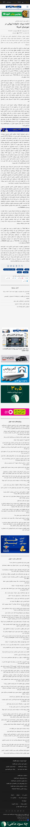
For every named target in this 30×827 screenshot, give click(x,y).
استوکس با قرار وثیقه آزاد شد (23, 306)
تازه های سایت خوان (15, 559)
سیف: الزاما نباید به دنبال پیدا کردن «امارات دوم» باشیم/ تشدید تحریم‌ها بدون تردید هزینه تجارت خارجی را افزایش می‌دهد (15, 443)
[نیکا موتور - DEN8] (15, 358)
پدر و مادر (20, 269)
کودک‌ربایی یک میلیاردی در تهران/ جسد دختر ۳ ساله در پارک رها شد (16, 292)
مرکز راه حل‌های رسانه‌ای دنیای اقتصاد (19, 786)
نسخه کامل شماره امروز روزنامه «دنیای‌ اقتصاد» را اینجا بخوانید (15, 349)
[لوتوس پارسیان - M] (15, 824)
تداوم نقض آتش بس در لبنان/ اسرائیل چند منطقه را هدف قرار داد (15, 566)
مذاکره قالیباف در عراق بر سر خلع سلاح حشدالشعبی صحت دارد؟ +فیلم (15, 658)
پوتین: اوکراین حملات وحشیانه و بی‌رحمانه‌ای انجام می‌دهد (16, 437)
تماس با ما (24, 795)
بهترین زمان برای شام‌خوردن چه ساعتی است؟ (19, 562)
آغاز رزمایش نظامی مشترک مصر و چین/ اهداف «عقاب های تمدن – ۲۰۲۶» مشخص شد (15, 589)
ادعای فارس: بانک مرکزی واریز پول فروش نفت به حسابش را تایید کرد (15, 488)
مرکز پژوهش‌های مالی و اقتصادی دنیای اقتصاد (16, 783)
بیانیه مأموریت (15, 804)
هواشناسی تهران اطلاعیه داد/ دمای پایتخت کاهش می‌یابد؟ (16, 683)
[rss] (15, 811)
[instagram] (23, 811)
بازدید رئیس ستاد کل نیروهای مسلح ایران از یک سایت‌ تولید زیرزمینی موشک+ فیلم (16, 497)
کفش (19, 272)
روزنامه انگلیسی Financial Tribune (19, 789)
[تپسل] (1, 129)
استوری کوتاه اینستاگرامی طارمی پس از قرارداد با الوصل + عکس (15, 750)
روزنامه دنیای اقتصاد (22, 766)
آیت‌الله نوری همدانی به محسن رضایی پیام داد (19, 707)
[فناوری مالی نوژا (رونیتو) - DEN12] (15, 544)
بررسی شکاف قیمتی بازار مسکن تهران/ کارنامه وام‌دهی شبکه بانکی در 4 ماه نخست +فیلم (16, 625)
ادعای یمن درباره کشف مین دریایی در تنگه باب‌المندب (17, 598)
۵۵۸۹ (23, 31)
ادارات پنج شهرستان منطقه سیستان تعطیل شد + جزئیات (17, 642)
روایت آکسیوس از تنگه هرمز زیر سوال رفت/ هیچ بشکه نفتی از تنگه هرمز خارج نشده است (15, 662)
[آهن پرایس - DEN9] (15, 373)
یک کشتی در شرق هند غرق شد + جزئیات (20, 585)
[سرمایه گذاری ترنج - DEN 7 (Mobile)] (15, 14)
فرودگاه (25, 272)
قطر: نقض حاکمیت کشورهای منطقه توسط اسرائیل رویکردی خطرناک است (16, 725)
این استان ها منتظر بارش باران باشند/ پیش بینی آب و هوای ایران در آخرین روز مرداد (15, 452)
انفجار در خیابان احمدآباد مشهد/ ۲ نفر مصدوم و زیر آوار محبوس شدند (17, 463)
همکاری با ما (13, 798)
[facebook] (19, 266)
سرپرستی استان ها (23, 798)
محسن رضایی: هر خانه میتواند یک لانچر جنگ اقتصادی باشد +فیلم (16, 648)
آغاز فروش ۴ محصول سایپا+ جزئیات (21, 440)
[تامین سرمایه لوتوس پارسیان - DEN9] (15, 394)
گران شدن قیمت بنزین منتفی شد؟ (21, 515)
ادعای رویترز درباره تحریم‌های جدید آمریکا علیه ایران (18, 731)
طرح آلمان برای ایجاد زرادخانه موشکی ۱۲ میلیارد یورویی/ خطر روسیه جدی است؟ (15, 604)
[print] (8, 266)
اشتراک (12, 795)
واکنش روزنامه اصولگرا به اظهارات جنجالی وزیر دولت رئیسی (16, 485)
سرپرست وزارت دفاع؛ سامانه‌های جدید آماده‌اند (19, 697)
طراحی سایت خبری (24, 820)
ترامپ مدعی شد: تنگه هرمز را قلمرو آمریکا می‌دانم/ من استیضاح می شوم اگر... (15, 447)
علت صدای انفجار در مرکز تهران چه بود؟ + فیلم (18, 595)
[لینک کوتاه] (22, 266)
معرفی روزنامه (24, 804)
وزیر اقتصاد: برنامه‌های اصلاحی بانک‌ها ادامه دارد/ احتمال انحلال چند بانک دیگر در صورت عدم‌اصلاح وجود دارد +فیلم (15, 720)
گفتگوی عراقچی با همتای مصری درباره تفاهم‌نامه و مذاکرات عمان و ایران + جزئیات (15, 693)
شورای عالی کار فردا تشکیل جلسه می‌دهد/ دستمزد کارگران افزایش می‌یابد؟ (15, 468)
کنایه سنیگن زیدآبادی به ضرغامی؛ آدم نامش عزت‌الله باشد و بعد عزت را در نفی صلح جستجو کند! (15, 459)
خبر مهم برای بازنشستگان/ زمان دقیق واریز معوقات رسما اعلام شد (15, 574)
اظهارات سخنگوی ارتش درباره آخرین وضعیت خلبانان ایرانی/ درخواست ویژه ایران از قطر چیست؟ (16, 492)
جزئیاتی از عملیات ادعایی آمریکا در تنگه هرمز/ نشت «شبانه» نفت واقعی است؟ (15, 519)
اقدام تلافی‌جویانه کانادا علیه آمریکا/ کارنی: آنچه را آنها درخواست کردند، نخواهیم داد (15, 700)
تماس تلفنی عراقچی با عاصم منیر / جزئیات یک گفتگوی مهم (16, 629)
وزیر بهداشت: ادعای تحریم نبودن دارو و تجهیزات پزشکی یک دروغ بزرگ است (16, 632)
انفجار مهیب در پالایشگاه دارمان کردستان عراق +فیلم (18, 704)
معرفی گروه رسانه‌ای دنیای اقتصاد (19, 764)
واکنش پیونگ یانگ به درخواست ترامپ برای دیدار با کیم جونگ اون (15, 481)
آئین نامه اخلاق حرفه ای (21, 806)
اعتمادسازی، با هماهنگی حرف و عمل (21, 301)
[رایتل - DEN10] (15, 412)
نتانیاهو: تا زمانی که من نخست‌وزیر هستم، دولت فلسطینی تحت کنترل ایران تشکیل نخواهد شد (15, 680)
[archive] (6, 811)
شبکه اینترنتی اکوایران (10, 766)
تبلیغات (17, 795)
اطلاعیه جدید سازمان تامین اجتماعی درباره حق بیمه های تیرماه (15, 652)
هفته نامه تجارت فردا (22, 769)
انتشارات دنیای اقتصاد (22, 775)
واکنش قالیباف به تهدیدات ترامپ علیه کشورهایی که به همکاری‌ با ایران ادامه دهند (15, 529)
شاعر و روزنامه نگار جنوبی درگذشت (21, 654)
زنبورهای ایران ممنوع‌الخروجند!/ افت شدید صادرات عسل (17, 613)
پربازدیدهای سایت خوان (15, 422)
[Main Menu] (27, 6)
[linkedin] (13, 266)
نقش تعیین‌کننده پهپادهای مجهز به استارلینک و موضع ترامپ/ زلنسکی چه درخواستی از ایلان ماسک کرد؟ (15, 570)
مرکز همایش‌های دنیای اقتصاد (20, 778)
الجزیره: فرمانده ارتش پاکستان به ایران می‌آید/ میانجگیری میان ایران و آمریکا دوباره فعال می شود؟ (15, 609)
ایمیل (27, 269)
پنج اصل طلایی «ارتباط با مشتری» (22, 304)
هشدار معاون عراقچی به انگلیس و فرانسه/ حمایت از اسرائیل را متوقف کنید (15, 577)
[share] (12, 811)
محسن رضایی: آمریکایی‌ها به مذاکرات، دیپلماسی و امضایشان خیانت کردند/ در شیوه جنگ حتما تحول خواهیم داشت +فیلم (16, 472)
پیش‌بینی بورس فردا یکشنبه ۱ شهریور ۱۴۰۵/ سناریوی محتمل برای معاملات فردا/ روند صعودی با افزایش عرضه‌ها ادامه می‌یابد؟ (15, 667)
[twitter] (16, 266)
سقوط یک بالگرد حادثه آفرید (23, 501)
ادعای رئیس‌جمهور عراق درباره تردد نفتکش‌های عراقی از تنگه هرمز (15, 456)
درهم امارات (4, 2)
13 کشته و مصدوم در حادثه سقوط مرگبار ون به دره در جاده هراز (15, 644)
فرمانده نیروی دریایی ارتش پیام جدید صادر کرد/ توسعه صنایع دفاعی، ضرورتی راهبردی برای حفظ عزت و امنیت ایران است (15, 476)
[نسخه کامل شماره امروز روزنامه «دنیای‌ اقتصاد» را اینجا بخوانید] (15, 337)
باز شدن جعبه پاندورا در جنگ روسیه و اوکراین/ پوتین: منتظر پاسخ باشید (16, 582)
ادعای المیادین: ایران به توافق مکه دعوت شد (19, 601)
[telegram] (11, 266)
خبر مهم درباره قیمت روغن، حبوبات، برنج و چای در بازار (17, 593)
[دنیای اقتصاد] (13, 7)
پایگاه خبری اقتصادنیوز (10, 769)
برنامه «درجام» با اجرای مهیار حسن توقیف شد (19, 728)
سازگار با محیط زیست (9, 269)
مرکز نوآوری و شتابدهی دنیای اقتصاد (19, 781)
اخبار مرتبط (15, 288)
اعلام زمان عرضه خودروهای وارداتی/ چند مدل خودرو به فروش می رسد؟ (15, 740)
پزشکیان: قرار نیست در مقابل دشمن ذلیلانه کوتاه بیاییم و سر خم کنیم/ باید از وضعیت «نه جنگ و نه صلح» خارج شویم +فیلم (15, 671)
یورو (18, 2)
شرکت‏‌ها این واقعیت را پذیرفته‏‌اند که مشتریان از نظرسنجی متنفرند (16, 297)
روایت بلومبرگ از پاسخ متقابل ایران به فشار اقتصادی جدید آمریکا (15, 621)
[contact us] (9, 811)
